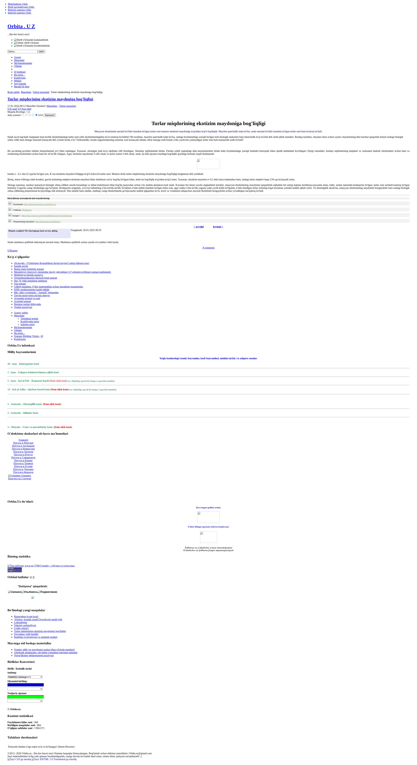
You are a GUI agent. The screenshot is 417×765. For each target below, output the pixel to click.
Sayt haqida (20, 83)
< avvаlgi (199, 226)
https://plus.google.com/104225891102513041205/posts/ (47, 216)
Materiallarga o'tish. (18, 4)
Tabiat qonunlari (41, 92)
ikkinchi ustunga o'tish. (19, 12)
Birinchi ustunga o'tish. (19, 9)
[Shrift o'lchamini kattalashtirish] (31, 39)
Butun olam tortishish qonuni (29, 269)
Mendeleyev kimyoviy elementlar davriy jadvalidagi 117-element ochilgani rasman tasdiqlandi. (62, 272)
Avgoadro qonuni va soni (27, 298)
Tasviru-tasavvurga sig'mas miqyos (32, 295)
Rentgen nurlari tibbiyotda (27, 304)
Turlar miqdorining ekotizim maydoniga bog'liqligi (50, 99)
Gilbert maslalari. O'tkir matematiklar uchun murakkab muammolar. (48, 286)
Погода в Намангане (23, 448)
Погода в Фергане (23, 442)
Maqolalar (19, 60)
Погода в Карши (23, 460)
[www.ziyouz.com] (208, 517)
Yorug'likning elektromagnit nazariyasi (34, 655)
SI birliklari (20, 72)
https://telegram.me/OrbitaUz (47, 222)
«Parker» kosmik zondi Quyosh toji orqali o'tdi (38, 619)
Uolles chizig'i (21, 628)
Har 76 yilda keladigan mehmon (30, 280)
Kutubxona (20, 77)
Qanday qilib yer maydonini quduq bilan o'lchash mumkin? (44, 649)
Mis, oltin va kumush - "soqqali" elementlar (36, 292)
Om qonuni (20, 283)
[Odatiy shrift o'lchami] (26, 42)
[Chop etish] (24, 109)
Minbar (18, 80)
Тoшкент (23, 440)
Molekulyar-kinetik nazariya (28, 275)
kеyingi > (218, 226)
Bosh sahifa (13, 92)
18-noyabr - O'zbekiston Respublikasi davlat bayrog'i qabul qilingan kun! (51, 263)
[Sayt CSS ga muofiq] (19, 759)
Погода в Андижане (23, 445)
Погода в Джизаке (23, 469)
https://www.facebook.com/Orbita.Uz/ (40, 204)
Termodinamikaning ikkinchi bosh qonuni (35, 277)
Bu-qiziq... (19, 74)
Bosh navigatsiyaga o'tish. (21, 7)
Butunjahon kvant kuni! (26, 616)
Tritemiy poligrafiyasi (25, 625)
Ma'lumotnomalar (23, 63)
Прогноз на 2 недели (19, 478)
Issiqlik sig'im (21, 266)
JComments (208, 247)
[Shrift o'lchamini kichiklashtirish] (32, 45)
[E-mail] (12, 109)
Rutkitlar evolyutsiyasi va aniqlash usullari (35, 637)
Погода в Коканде (23, 472)
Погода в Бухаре (23, 466)
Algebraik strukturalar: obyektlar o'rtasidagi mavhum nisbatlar (45, 652)
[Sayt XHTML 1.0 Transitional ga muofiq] (54, 759)
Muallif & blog (21, 86)
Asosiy (17, 57)
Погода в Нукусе (23, 454)
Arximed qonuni (22, 301)
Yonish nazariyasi (23, 307)
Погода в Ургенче (23, 451)
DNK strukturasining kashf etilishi (31, 289)
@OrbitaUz (27, 210)
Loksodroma (20, 622)
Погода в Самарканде (23, 457)
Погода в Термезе (23, 463)
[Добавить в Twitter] (11, 234)
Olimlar (18, 66)
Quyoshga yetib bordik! (26, 634)
